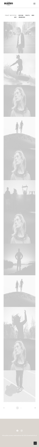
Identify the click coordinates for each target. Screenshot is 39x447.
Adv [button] (15, 17)
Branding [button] (22, 17)
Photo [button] (27, 15)
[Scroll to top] (35, 443)
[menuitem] (10, 15)
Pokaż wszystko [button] (10, 15)
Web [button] (33, 15)
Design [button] (20, 15)
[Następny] (34, 409)
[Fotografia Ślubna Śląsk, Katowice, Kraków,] (9, 3)
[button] (34, 3)
